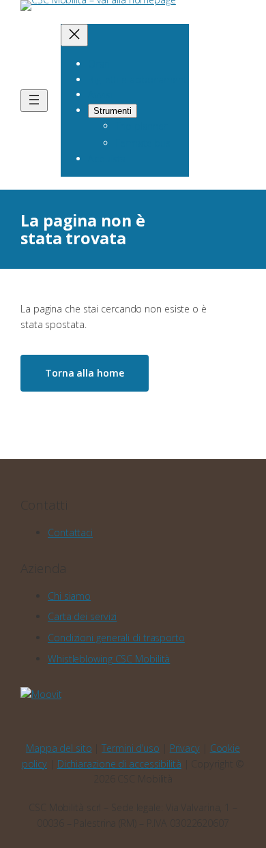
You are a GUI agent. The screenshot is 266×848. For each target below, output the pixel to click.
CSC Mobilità (109, 658)
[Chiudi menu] (74, 35)
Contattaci (70, 532)
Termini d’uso (131, 748)
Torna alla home (84, 372)
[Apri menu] (34, 100)
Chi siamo (69, 595)
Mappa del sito (59, 748)
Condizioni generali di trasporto (116, 637)
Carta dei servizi (82, 616)
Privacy (185, 748)
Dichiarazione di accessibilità (119, 763)
